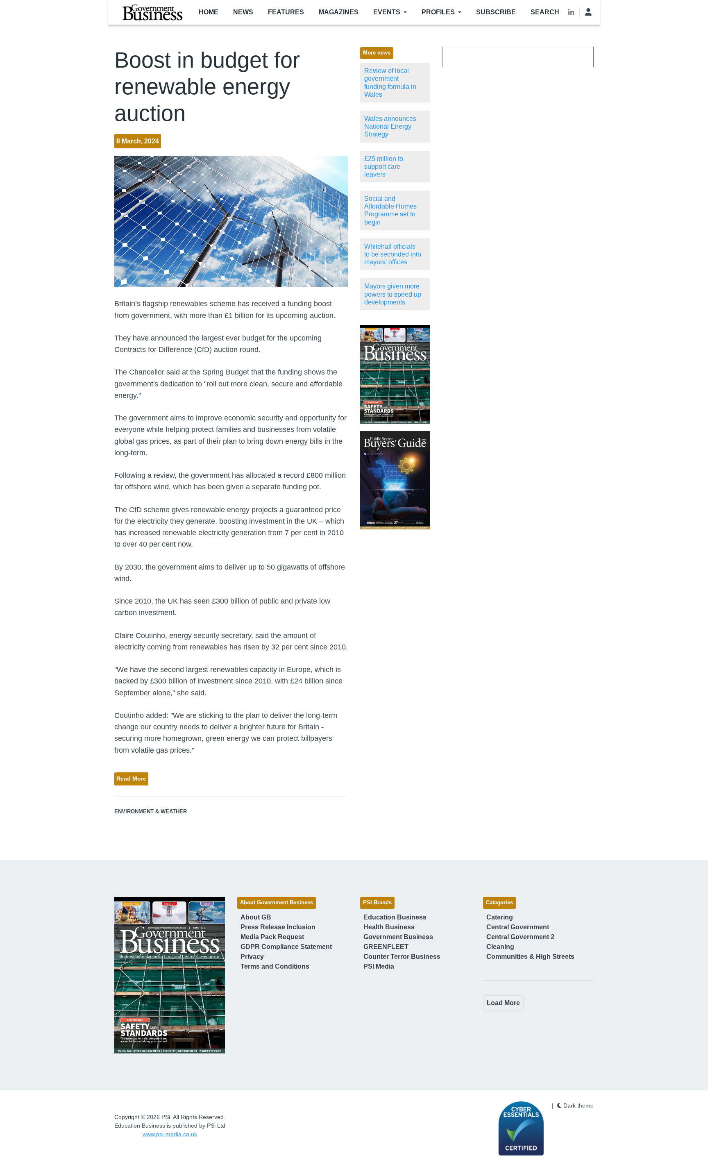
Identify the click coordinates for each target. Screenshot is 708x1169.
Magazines (339, 12)
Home (208, 12)
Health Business (389, 927)
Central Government (517, 927)
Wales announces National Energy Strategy (390, 126)
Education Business (395, 917)
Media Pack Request (272, 936)
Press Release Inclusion (278, 927)
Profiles (438, 12)
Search (545, 12)
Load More (503, 1002)
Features (286, 12)
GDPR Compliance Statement (286, 946)
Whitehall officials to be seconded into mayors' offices (392, 254)
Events (386, 12)
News (243, 12)
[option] (395, 374)
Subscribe (496, 12)
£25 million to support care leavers (383, 166)
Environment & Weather (150, 812)
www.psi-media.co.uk (170, 1134)
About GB (256, 917)
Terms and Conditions (275, 966)
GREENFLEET (385, 946)
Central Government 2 (520, 936)
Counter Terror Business (401, 956)
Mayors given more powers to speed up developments (392, 294)
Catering (499, 917)
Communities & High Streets (530, 956)
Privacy (252, 956)
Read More (131, 778)
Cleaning (500, 946)
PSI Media (378, 966)
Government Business (398, 936)
